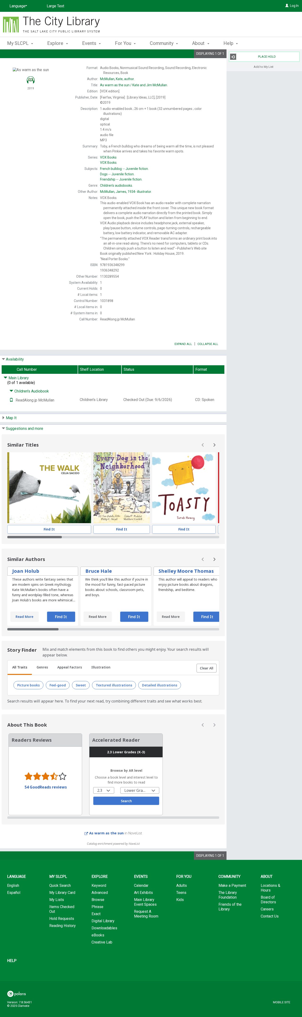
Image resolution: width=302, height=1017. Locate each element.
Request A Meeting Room (146, 913)
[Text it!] (11, 400)
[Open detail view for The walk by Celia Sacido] (49, 487)
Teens (181, 892)
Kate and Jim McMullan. (134, 85)
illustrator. (126, 192)
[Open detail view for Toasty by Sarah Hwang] (184, 487)
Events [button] (89, 43)
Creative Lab (102, 942)
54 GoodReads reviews (46, 787)
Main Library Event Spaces (145, 902)
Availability (15, 359)
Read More (24, 616)
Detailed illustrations (159, 685)
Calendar (141, 885)
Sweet (81, 685)
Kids (180, 899)
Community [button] (162, 43)
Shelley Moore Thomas (186, 571)
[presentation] (49, 487)
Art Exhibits (143, 892)
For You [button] (123, 43)
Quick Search (60, 885)
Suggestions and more (24, 428)
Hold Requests (61, 918)
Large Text (55, 6)
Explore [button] (55, 43)
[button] (207, 668)
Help (12, 960)
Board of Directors (268, 899)
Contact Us (270, 916)
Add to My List (263, 66)
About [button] (199, 43)
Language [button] (16, 876)
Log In (294, 6)
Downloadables (104, 928)
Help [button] (229, 43)
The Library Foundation (227, 895)
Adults (181, 885)
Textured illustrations (114, 685)
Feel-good (58, 685)
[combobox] (103, 790)
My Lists (56, 899)
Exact (96, 914)
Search (126, 801)
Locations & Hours (270, 887)
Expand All (183, 344)
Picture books (28, 685)
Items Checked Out (61, 909)
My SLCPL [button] (18, 43)
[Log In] (287, 6)
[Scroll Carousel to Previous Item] (203, 445)
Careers (267, 909)
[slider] (113, 537)
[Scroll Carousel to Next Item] (214, 445)
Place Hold (267, 56)
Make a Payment (232, 885)
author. (117, 79)
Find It (49, 529)
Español (13, 892)
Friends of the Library (230, 906)
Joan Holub (25, 571)
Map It (11, 418)
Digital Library (103, 921)
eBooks (98, 935)
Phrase (97, 907)
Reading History (62, 925)
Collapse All (207, 344)
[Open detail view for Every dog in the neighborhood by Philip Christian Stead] (121, 487)
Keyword (99, 885)
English (13, 885)
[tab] (20, 667)
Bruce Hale (98, 571)
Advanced (100, 892)
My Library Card (62, 892)
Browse (98, 899)
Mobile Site (281, 1002)
